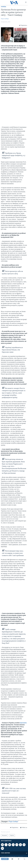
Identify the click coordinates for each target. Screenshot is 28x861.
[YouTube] (12, 859)
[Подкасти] (24, 844)
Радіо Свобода (5, 18)
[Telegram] (18, 859)
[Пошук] (24, 859)
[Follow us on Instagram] (13, 844)
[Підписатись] (2, 848)
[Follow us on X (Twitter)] (6, 844)
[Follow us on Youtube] (9, 844)
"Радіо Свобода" (13, 821)
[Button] (23, 25)
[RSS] (20, 844)
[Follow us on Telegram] (16, 844)
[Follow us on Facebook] (2, 844)
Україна (3, 7)
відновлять (23, 723)
